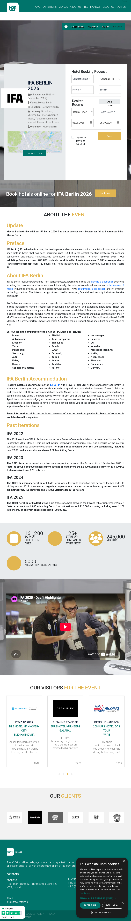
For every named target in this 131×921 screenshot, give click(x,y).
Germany (93, 26)
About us (75, 6)
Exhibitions (49, 6)
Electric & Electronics (48, 122)
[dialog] (102, 888)
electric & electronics (102, 281)
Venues (63, 6)
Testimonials (92, 6)
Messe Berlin (45, 102)
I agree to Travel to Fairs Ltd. (81, 144)
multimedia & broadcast (91, 288)
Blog (106, 6)
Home (37, 6)
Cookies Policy (34, 913)
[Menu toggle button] (124, 1)
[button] (59, 774)
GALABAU (65, 730)
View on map (35, 153)
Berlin (105, 26)
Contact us (118, 6)
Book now (105, 193)
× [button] (123, 861)
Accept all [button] (90, 905)
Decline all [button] (113, 905)
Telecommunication (46, 118)
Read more (85, 893)
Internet (32, 122)
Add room (110, 102)
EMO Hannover (24, 734)
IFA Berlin (54, 385)
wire (106, 734)
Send (109, 136)
